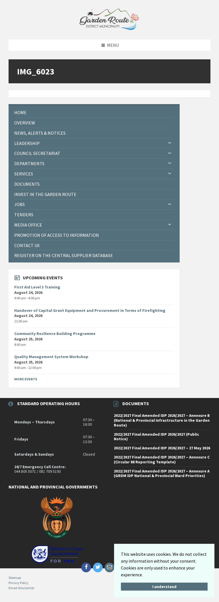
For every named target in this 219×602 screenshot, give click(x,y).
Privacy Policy (19, 583)
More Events (25, 379)
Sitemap (15, 577)
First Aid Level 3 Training (37, 287)
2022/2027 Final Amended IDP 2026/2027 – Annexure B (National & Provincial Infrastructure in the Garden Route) (162, 420)
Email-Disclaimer (21, 588)
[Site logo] (109, 28)
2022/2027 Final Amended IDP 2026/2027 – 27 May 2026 (162, 448)
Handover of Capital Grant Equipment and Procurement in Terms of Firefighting (89, 310)
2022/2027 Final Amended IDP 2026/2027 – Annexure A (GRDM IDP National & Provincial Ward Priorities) (162, 473)
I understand (164, 586)
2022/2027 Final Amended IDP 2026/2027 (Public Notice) (156, 437)
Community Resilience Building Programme (55, 333)
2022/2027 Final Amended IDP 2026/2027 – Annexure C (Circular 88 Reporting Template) (162, 459)
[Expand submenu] (169, 143)
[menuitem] (94, 113)
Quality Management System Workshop (51, 356)
